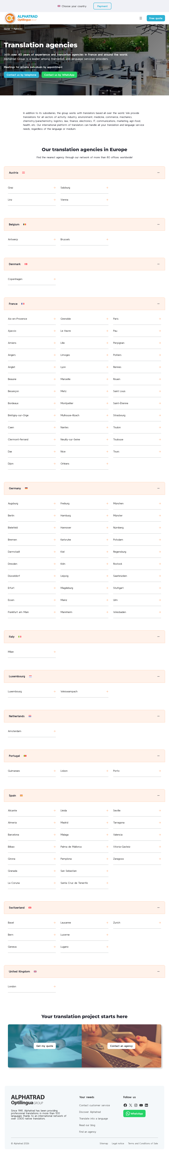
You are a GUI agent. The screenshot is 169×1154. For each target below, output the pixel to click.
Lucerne (65, 934)
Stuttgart (118, 587)
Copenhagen (15, 278)
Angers (12, 354)
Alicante (12, 810)
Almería (12, 822)
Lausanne (66, 922)
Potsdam (118, 539)
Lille (63, 342)
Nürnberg (118, 527)
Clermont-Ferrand (18, 439)
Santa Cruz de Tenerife (74, 882)
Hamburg (66, 515)
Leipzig (64, 575)
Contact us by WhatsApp (59, 74)
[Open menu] (141, 18)
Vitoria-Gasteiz (121, 846)
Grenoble (66, 318)
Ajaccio (12, 330)
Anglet (11, 366)
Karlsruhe (66, 539)
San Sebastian (69, 870)
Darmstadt (14, 551)
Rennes (117, 366)
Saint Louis (119, 391)
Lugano (64, 946)
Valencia (117, 834)
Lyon (63, 366)
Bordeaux (13, 403)
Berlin (11, 515)
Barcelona (13, 834)
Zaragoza (118, 858)
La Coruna (14, 882)
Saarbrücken (120, 575)
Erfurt (11, 587)
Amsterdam (14, 731)
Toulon (117, 427)
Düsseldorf (14, 575)
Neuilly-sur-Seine (70, 439)
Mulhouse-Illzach (70, 415)
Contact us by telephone (21, 74)
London (12, 986)
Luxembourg (15, 691)
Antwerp (13, 239)
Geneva (12, 946)
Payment (102, 6)
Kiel (63, 551)
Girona (11, 858)
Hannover (66, 527)
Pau (115, 330)
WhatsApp (137, 1113)
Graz (10, 187)
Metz (64, 391)
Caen (11, 427)
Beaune (12, 379)
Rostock (117, 563)
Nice (63, 451)
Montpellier (67, 403)
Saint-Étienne (120, 403)
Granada (12, 870)
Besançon (13, 391)
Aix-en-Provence (17, 318)
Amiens (12, 342)
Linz (10, 199)
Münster (118, 515)
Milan (11, 651)
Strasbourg (119, 415)
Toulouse (118, 439)
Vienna (64, 199)
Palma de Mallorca (71, 846)
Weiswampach (69, 691)
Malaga (64, 834)
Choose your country (74, 6)
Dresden (12, 563)
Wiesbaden (119, 611)
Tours (116, 451)
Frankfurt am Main (18, 611)
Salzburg (65, 187)
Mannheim (66, 611)
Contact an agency (121, 1045)
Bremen (12, 539)
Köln (63, 563)
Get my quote (44, 1045)
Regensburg (119, 551)
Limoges (65, 354)
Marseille (65, 379)
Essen (11, 599)
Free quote (155, 18)
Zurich (116, 922)
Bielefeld (13, 527)
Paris (115, 318)
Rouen (116, 379)
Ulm (115, 599)
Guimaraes (14, 770)
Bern (10, 934)
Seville (116, 810)
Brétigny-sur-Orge (18, 415)
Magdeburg (67, 587)
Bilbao (11, 846)
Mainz (64, 599)
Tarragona (118, 822)
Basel (11, 922)
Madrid (64, 822)
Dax (10, 451)
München (118, 503)
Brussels (65, 239)
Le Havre (66, 330)
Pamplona (66, 858)
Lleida (64, 810)
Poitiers (117, 354)
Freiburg (65, 503)
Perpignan (118, 342)
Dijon (10, 463)
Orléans (65, 463)
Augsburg (13, 503)
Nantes (64, 427)
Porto (116, 770)
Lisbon (64, 770)
